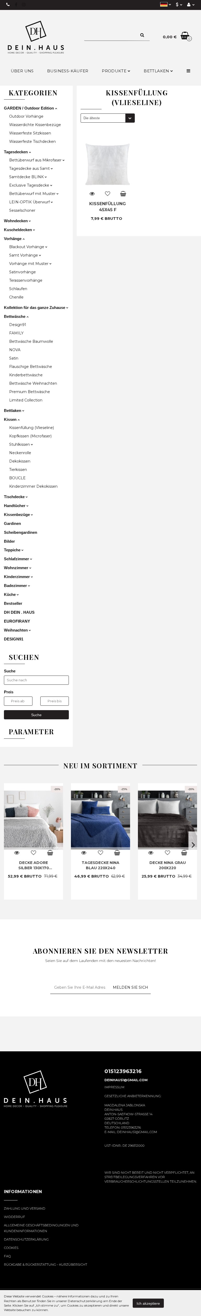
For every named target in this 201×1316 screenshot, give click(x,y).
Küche (10, 594)
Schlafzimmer (17, 559)
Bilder (9, 541)
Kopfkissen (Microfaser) (30, 436)
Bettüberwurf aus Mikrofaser (36, 160)
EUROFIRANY (17, 621)
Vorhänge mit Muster (29, 263)
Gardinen (12, 523)
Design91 (17, 324)
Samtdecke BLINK (27, 177)
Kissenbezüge (17, 514)
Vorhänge (13, 238)
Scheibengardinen (20, 532)
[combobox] (108, 118)
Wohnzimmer (16, 567)
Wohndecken (16, 221)
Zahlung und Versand (24, 1208)
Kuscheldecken (18, 229)
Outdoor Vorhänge (26, 116)
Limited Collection (25, 400)
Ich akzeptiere (148, 1303)
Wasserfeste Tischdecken (32, 141)
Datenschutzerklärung (26, 1239)
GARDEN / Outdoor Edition (29, 108)
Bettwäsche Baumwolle (31, 341)
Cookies (11, 1248)
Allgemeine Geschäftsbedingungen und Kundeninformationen (41, 1228)
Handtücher (15, 505)
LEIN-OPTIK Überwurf (30, 202)
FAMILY (16, 333)
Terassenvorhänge (25, 280)
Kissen (11, 419)
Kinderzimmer (17, 576)
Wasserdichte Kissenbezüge (35, 124)
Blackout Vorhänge (27, 246)
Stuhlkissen (20, 444)
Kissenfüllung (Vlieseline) (31, 427)
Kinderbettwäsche (26, 375)
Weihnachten (16, 630)
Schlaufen (18, 288)
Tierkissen (18, 469)
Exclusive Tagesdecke (29, 185)
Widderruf (14, 1217)
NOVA (14, 349)
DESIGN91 (13, 639)
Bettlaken (157, 70)
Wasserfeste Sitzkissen (30, 133)
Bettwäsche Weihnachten (33, 383)
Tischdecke (15, 496)
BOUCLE (17, 478)
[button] (23, 1194)
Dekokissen (19, 461)
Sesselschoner (22, 210)
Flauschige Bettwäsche (30, 366)
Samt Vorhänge (24, 255)
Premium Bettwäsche (29, 391)
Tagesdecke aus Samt (30, 168)
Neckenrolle (20, 452)
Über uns (22, 70)
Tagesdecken (16, 152)
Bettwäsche (15, 316)
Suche (36, 715)
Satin (13, 358)
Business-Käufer (67, 70)
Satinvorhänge (22, 272)
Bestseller (13, 603)
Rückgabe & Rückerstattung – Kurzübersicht (45, 1264)
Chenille (16, 297)
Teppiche (12, 550)
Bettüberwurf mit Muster (33, 193)
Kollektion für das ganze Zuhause (35, 307)
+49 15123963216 (8, 4)
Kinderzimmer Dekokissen (33, 486)
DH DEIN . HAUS (19, 612)
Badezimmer (16, 585)
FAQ (7, 1256)
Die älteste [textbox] (91, 118)
